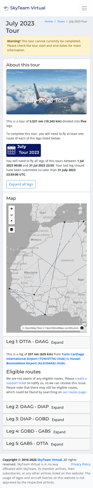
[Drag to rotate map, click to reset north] (11, 221)
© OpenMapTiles (32, 328)
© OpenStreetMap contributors (61, 328)
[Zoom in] (11, 209)
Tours (61, 21)
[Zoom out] (11, 215)
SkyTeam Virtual (49, 460)
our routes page (74, 392)
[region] (46, 268)
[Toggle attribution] (82, 328)
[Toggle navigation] (84, 8)
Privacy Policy (80, 464)
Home (49, 21)
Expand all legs (21, 184)
